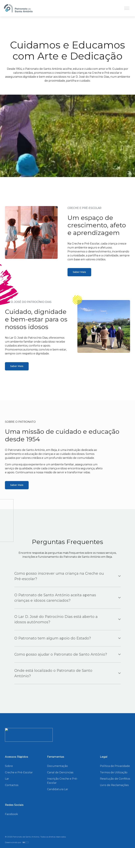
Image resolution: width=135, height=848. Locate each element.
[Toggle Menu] (126, 8)
